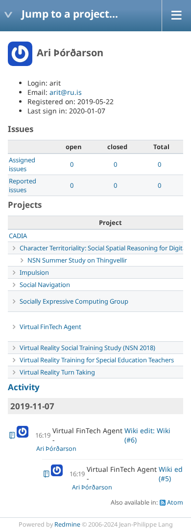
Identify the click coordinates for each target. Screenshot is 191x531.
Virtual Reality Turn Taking (57, 372)
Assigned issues (22, 164)
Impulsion (34, 272)
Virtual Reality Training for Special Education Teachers (97, 359)
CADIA (18, 235)
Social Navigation (45, 284)
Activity (24, 387)
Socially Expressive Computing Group (74, 301)
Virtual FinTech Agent (50, 326)
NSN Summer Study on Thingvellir (77, 260)
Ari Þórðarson (56, 448)
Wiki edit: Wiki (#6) (147, 435)
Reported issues (22, 185)
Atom (175, 502)
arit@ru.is (65, 92)
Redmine (67, 524)
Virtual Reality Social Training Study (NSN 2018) (87, 347)
